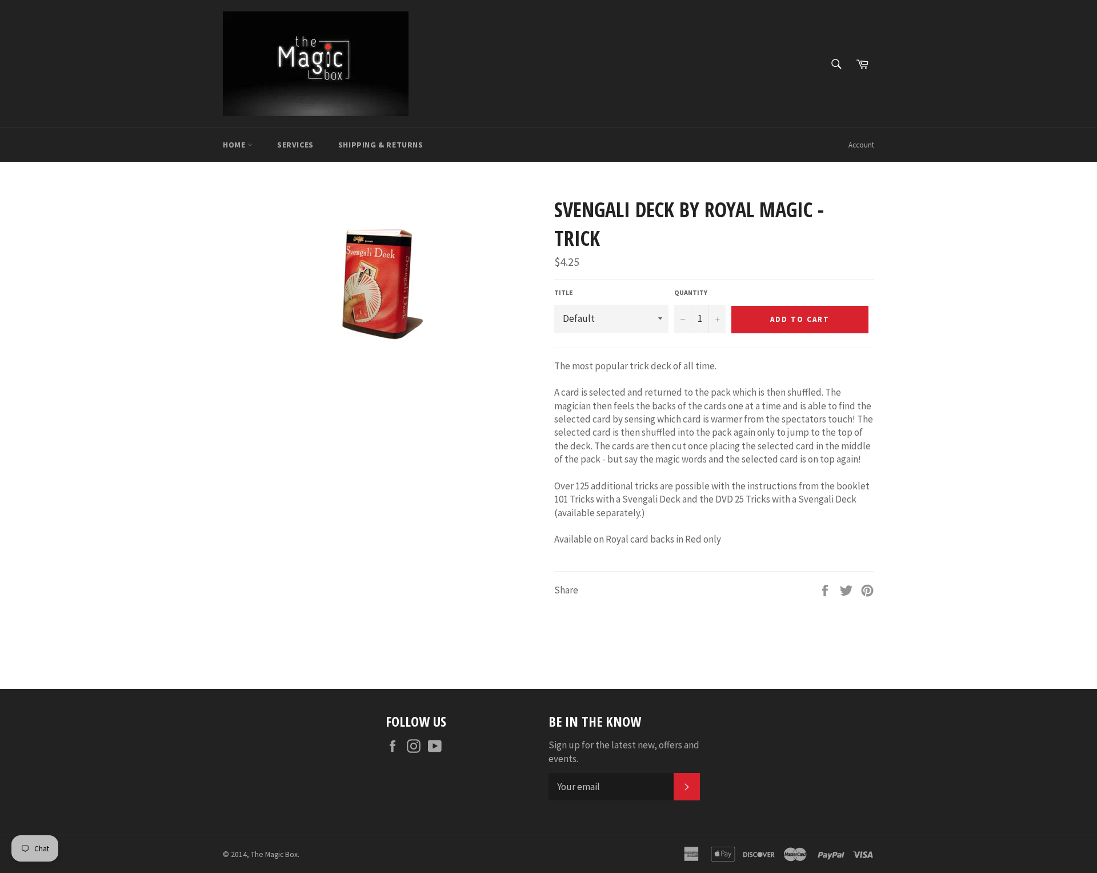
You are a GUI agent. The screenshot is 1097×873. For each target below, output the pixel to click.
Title (563, 292)
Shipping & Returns (380, 144)
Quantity (690, 292)
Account (861, 145)
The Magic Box (274, 854)
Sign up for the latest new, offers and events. (623, 751)
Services (295, 144)
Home (235, 144)
